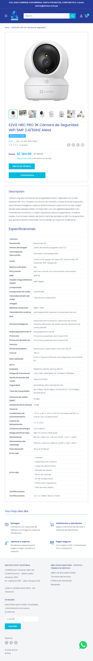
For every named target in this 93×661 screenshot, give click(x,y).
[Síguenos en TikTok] (15, 642)
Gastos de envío (24, 158)
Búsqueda (55, 584)
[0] (86, 15)
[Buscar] (73, 16)
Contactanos (27, 175)
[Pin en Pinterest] (73, 145)
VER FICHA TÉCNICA (21, 166)
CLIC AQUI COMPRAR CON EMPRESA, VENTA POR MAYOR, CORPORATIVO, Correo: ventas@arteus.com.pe (46, 4)
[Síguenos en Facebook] (6, 642)
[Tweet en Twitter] (78, 145)
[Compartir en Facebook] (68, 145)
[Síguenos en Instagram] (11, 642)
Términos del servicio (61, 576)
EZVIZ (11, 141)
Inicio (7, 27)
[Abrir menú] (6, 16)
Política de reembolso (61, 580)
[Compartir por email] (82, 145)
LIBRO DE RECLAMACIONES (63, 572)
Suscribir (12, 626)
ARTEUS (8, 653)
